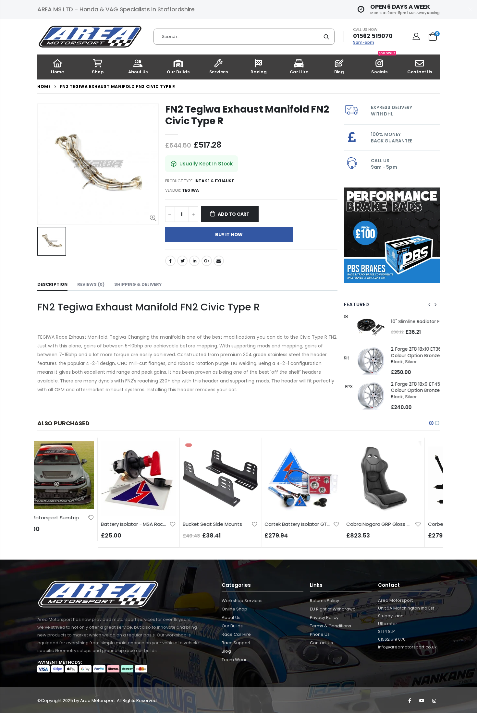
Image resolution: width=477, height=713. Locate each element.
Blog (226, 651)
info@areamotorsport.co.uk (407, 647)
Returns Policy (324, 601)
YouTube (422, 701)
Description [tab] (52, 284)
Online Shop (234, 609)
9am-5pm (363, 42)
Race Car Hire (236, 634)
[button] (431, 423)
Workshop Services (242, 601)
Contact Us (321, 643)
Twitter (182, 261)
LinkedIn (194, 261)
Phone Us (320, 634)
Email (219, 261)
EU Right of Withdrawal (333, 609)
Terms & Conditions (330, 626)
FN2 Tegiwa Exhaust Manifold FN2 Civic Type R (247, 115)
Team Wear (234, 660)
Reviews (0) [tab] (90, 284)
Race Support (236, 643)
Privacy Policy (324, 617)
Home (44, 86)
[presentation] (430, 304)
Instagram (434, 701)
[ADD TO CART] (101, 451)
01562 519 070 (392, 639)
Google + (207, 261)
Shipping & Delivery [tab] (138, 284)
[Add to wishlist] (109, 523)
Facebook (170, 261)
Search (326, 36)
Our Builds (232, 626)
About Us (231, 617)
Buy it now (229, 234)
